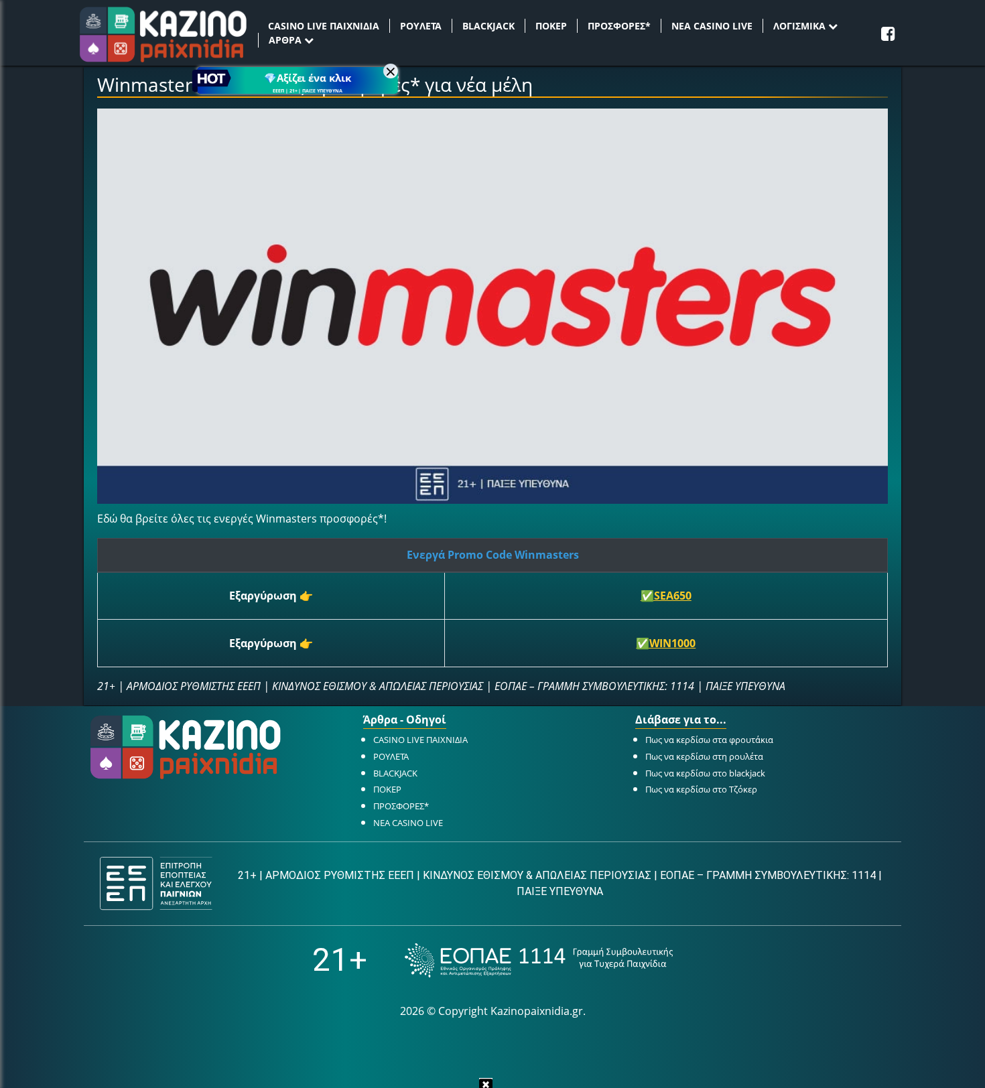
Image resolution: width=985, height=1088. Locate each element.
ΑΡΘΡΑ (286, 39)
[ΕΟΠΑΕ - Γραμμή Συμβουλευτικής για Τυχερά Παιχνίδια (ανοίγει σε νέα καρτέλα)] (539, 960)
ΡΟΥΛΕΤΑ (421, 25)
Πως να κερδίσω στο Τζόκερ (701, 789)
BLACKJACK (488, 25)
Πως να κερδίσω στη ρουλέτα (704, 756)
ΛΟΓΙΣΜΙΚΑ (800, 25)
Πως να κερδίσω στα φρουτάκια (709, 740)
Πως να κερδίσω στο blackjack (705, 773)
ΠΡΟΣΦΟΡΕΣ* (619, 25)
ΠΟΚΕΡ (551, 25)
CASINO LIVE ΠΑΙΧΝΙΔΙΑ (323, 25)
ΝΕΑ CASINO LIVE (711, 25)
